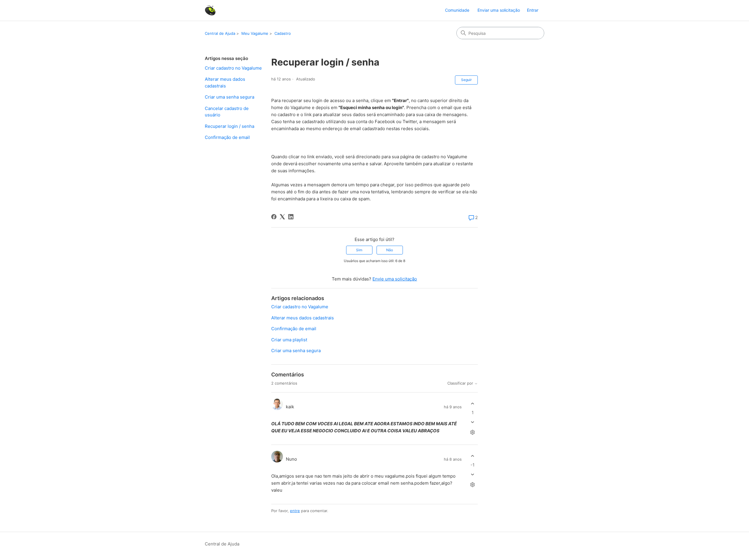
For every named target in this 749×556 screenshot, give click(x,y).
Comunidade (457, 10)
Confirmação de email (227, 137)
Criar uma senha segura (229, 97)
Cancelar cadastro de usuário (227, 112)
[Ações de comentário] (473, 432)
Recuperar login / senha (229, 126)
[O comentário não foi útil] (473, 422)
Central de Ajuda (220, 33)
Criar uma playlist (289, 339)
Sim (359, 250)
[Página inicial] (210, 10)
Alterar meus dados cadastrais (225, 82)
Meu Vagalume (254, 33)
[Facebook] (273, 216)
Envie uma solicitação (394, 279)
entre (295, 510)
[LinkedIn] (290, 216)
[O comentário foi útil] (473, 403)
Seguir (466, 80)
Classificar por (460, 383)
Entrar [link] (532, 10)
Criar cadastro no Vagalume (233, 68)
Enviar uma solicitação (498, 10)
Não (389, 250)
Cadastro (282, 33)
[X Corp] (282, 216)
